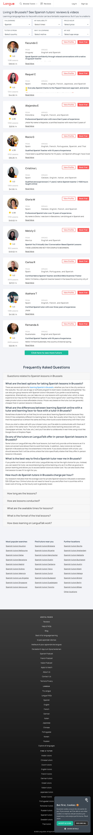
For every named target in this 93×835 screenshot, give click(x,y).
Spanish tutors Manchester (46, 555)
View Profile (69, 42)
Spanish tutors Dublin (44, 560)
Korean (46, 736)
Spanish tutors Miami (72, 569)
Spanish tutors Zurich (44, 573)
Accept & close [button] (64, 823)
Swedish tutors (46, 819)
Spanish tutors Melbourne (17, 550)
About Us (46, 672)
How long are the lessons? (22, 493)
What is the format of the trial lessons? (29, 515)
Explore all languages (47, 746)
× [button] (87, 801)
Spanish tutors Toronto (44, 587)
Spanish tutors (46, 815)
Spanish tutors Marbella (74, 555)
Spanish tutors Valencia (16, 573)
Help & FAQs (46, 626)
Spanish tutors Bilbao (73, 587)
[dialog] (72, 814)
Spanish (46, 700)
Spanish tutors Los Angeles (17, 578)
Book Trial (83, 42)
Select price (69, 24)
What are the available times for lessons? (30, 508)
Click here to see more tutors (46, 352)
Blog (46, 631)
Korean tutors (46, 797)
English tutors (46, 769)
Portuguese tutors (46, 801)
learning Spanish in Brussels (42, 387)
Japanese (46, 723)
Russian (46, 741)
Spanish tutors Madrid (15, 564)
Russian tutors (46, 810)
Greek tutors (46, 783)
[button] (29, 63)
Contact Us (46, 676)
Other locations (70, 592)
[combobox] (17, 24)
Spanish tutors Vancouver (16, 587)
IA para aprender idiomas (46, 640)
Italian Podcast (46, 663)
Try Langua (46, 691)
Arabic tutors (46, 755)
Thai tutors (46, 824)
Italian (46, 718)
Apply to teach (46, 667)
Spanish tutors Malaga (73, 573)
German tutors (46, 778)
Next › (44, 357)
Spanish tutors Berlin (72, 582)
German (46, 714)
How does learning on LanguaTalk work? (29, 523)
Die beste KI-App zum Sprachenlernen (46, 649)
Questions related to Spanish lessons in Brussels (34, 376)
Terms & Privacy (46, 681)
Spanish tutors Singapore (16, 582)
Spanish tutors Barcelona (16, 560)
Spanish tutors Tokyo (44, 569)
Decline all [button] (81, 823)
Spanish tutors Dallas (15, 555)
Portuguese (46, 732)
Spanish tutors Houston (16, 546)
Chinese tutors (46, 760)
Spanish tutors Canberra (45, 564)
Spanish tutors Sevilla (73, 546)
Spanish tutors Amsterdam (75, 550)
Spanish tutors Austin (73, 564)
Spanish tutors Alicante (44, 550)
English (46, 704)
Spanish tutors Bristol (73, 578)
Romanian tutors (46, 806)
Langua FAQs (47, 695)
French (46, 709)
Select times (40, 24)
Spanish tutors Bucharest (74, 560)
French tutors (46, 774)
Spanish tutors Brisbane (45, 546)
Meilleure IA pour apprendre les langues (46, 644)
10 (38, 357)
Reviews (46, 622)
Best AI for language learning (46, 635)
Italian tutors (46, 787)
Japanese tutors (46, 792)
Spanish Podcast (46, 653)
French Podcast (46, 658)
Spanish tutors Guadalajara (46, 582)
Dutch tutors (47, 765)
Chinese (46, 727)
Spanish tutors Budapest (45, 578)
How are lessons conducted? (23, 500)
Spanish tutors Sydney (15, 569)
